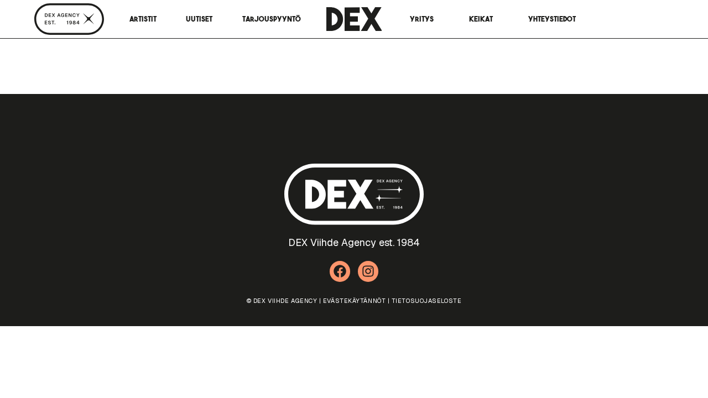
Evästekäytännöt (354, 301)
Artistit (143, 19)
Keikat (481, 19)
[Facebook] (340, 271)
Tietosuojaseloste (426, 301)
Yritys (422, 19)
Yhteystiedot (552, 19)
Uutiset (199, 19)
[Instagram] (368, 271)
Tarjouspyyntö (271, 19)
